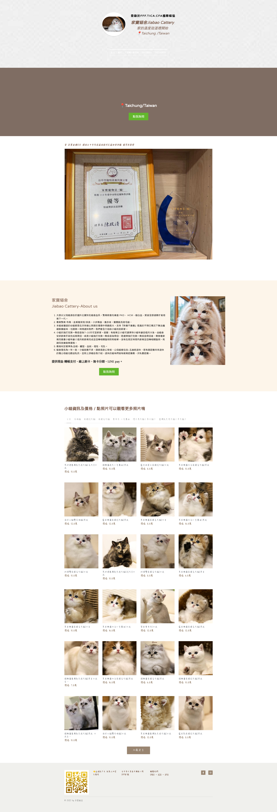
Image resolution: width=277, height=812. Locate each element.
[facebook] (203, 772)
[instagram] (210, 772)
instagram (160, 52)
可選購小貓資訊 (132, 52)
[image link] (76, 782)
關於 (120, 52)
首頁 (113, 52)
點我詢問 (138, 116)
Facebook (147, 52)
